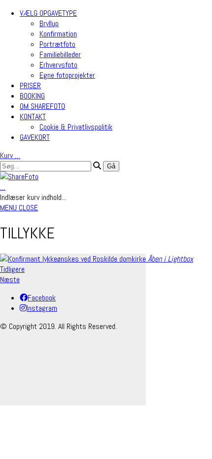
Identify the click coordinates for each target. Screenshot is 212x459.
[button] (19, 207)
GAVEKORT (35, 137)
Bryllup (49, 23)
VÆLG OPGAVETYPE (48, 13)
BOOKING (32, 96)
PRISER (30, 85)
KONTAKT (33, 116)
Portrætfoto (57, 44)
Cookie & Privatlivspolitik (75, 127)
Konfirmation (58, 34)
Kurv (10, 155)
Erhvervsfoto (58, 65)
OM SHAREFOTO (42, 106)
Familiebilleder (60, 54)
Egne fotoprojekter (67, 75)
